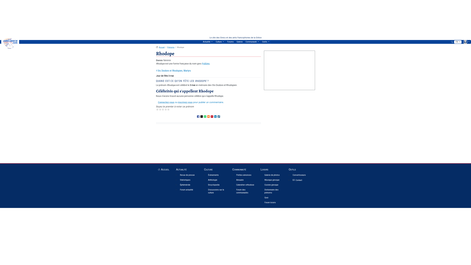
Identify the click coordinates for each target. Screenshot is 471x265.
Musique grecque (271, 180)
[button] (219, 116)
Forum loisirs (270, 202)
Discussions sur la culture (216, 191)
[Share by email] (208, 116)
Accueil (162, 47)
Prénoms (170, 47)
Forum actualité (186, 190)
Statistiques (185, 180)
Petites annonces (243, 175)
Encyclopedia (213, 185)
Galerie (240, 42)
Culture (219, 42)
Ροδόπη (206, 63)
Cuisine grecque (271, 185)
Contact (299, 180)
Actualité (206, 42)
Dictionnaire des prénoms (271, 191)
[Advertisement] (235, 18)
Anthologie (212, 180)
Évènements (213, 175)
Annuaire (240, 180)
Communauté (251, 42)
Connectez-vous (166, 102)
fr (457, 42)
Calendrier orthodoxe (245, 185)
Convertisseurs (299, 175)
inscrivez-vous (185, 102)
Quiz (266, 197)
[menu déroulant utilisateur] (466, 42)
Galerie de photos (272, 175)
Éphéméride (185, 185)
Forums (230, 42)
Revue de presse (187, 175)
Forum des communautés (242, 191)
